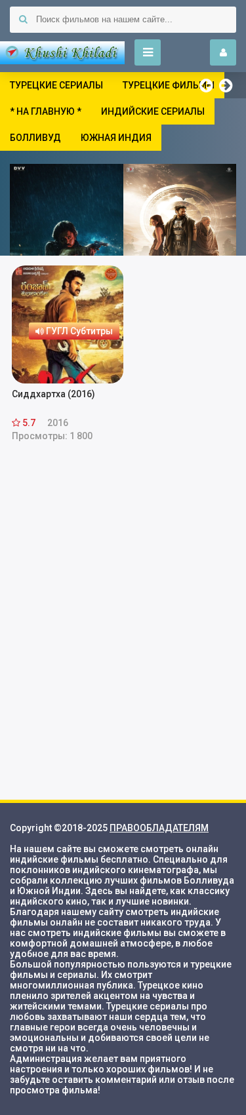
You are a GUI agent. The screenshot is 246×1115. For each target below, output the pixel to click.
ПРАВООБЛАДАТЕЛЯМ (159, 828)
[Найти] (23, 20)
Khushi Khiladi (62, 52)
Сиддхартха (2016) (53, 394)
